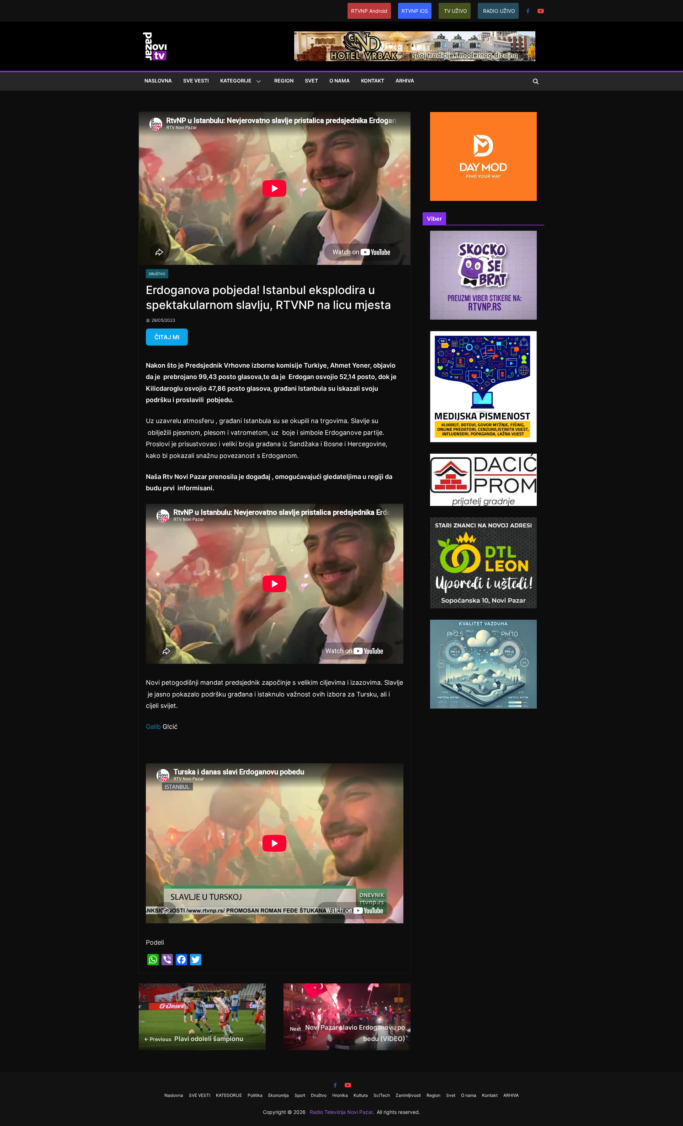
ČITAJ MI (166, 337)
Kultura (361, 1095)
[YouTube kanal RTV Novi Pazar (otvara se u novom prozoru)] (540, 11)
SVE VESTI (196, 81)
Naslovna (158, 81)
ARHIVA (405, 81)
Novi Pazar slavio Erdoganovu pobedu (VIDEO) (348, 1033)
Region (283, 81)
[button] (257, 81)
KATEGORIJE (236, 81)
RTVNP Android (369, 11)
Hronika (340, 1095)
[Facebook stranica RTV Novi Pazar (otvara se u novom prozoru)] (527, 11)
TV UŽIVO (455, 11)
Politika (255, 1095)
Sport (300, 1095)
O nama (339, 81)
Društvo (157, 274)
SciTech (382, 1095)
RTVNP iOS (415, 11)
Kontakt (372, 81)
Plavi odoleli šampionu (193, 1038)
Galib (153, 726)
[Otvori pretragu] (535, 81)
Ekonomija (278, 1095)
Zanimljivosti (408, 1095)
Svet (311, 81)
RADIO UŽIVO (499, 11)
